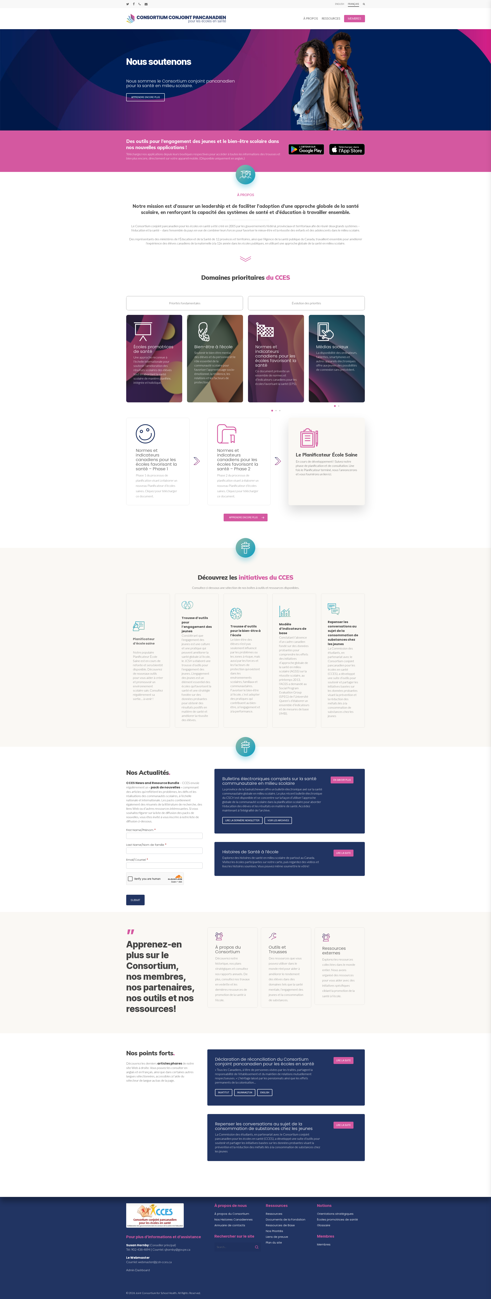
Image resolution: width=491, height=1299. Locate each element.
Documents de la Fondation (285, 1219)
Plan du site (274, 1242)
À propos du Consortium (231, 1214)
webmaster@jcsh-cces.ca (155, 1262)
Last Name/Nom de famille (146, 845)
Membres (323, 1244)
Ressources (274, 1214)
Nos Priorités (274, 1231)
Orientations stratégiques (335, 1214)
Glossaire (323, 1225)
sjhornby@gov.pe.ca (177, 1249)
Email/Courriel (137, 860)
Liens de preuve (277, 1237)
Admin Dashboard (138, 1270)
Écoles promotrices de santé (337, 1219)
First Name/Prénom (141, 830)
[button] (145, 92)
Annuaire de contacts (229, 1225)
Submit (135, 900)
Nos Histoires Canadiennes (233, 1219)
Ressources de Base (280, 1225)
